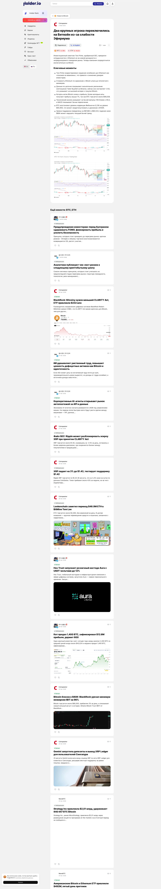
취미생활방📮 (63, 217)
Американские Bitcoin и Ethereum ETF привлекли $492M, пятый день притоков (81, 885)
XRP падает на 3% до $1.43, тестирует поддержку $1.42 (82, 473)
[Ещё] (109, 45)
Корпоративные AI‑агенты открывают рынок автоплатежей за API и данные (79, 402)
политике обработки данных (24, 877)
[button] (82, 134)
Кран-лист (32, 56)
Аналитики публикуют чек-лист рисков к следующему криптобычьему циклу (77, 266)
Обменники (32, 60)
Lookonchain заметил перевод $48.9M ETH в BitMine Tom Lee (79, 508)
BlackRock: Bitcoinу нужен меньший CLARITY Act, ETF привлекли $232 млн (81, 301)
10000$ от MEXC (34, 20)
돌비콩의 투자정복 (64, 255)
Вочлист (31, 52)
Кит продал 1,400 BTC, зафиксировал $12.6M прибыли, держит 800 (79, 636)
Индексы (31, 39)
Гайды (30, 47)
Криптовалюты (33, 35)
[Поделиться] (58, 245)
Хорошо (20, 882)
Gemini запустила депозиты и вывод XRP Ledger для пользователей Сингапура (81, 753)
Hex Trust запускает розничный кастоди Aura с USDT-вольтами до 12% (80, 569)
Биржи (30, 30)
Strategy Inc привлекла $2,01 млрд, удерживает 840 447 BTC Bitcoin (80, 810)
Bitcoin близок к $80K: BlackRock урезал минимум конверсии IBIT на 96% (82, 698)
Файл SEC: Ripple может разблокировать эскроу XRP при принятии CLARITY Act (81, 437)
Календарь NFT (34, 43)
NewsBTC (62, 799)
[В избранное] (55, 245)
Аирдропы (32, 26)
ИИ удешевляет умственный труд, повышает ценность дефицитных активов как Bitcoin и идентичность (79, 366)
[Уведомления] (107, 4)
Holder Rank (34, 13)
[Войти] (112, 4)
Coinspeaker (63, 23)
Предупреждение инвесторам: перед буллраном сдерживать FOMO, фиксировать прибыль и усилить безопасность (81, 230)
